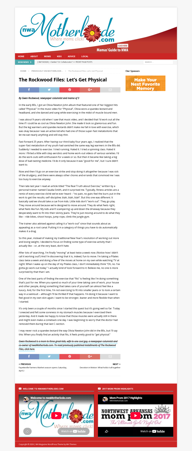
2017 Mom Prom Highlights (117, 388)
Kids (59, 56)
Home (21, 56)
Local (84, 56)
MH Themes (71, 444)
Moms (47, 56)
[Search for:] (158, 62)
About (34, 56)
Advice (71, 56)
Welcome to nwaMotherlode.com (43, 388)
